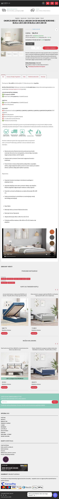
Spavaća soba (23, 18)
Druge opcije (29, 43)
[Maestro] (8, 487)
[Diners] (27, 487)
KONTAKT (3, 432)
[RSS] (5, 495)
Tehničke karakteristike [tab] (33, 76)
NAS (5, 413)
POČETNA (3, 417)
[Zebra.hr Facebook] (1, 495)
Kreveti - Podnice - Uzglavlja (33, 18)
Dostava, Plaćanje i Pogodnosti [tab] (13, 76)
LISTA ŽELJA (4, 428)
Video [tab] (24, 76)
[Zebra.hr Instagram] (3, 495)
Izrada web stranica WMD (6, 497)
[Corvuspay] (8, 484)
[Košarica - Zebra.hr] (52, 3)
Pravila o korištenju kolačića (7, 454)
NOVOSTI (3, 419)
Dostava (3, 450)
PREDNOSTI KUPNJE (5, 423)
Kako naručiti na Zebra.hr (7, 447)
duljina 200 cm (11, 282)
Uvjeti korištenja (5, 445)
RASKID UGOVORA (5, 436)
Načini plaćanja (4, 449)
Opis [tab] (3, 76)
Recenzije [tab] (43, 76)
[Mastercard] (3, 487)
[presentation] (2, 11)
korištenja (7, 441)
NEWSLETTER (4, 421)
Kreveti (42, 18)
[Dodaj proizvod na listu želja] (56, 29)
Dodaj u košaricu (51, 48)
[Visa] (13, 487)
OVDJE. (43, 405)
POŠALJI (55, 401)
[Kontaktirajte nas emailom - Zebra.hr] (47, 3)
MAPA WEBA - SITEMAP (6, 434)
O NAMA (3, 425)
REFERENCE (3, 427)
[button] (1, 337)
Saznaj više (4, 333)
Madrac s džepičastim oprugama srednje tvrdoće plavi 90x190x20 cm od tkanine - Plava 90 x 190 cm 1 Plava (44, 348)
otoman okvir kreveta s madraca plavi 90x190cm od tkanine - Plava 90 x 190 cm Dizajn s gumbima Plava (15, 294)
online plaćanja (10, 474)
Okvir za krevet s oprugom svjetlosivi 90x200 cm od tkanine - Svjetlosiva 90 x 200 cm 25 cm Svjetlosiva (44, 294)
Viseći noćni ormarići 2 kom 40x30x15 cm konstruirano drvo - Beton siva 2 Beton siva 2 (14, 348)
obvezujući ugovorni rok (14, 89)
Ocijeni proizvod (36, 29)
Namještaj (17, 18)
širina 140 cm (4, 282)
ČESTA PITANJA (4, 430)
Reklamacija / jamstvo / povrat (8, 452)
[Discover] (19, 487)
